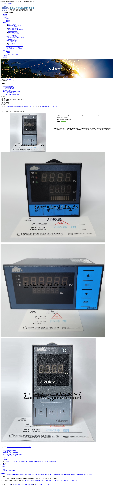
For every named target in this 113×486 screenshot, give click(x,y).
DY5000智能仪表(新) (13, 35)
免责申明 (5, 3)
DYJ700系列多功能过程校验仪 (13, 47)
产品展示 (5, 22)
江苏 (22, 484)
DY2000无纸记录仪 (12, 31)
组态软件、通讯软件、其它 (12, 54)
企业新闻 (5, 17)
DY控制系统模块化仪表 (11, 36)
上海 (29, 484)
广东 (7, 484)
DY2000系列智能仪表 (11, 24)
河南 (10, 484)
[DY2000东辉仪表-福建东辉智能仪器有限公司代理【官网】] (18, 11)
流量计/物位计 (11, 43)
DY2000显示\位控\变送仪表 (14, 25)
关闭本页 (5, 459)
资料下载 (5, 50)
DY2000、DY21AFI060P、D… (10, 455)
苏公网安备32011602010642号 (70, 480)
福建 (44, 484)
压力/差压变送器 (12, 42)
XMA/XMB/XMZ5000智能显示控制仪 (14, 46)
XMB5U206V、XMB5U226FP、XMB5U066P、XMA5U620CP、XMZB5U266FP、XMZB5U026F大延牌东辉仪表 (30, 461)
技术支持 (8, 18)
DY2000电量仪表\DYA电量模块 (15, 29)
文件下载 (8, 52)
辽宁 (38, 484)
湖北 (19, 484)
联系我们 (5, 57)
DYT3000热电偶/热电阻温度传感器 (14, 48)
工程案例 (5, 55)
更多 (48, 484)
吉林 (35, 484)
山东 (26, 484)
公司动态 (8, 20)
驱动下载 (8, 51)
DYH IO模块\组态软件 (13, 39)
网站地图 (10, 3)
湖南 (16, 484)
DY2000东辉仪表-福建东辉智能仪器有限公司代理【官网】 (19, 106)
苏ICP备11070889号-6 (58, 480)
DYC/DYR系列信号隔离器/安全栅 (16, 37)
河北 (13, 484)
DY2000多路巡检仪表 (13, 32)
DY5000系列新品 (10, 44)
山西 (41, 484)
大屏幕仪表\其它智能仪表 (14, 33)
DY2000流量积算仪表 (13, 28)
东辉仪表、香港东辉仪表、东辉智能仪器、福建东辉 (19, 447)
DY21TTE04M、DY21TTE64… (10, 451)
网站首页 (5, 14)
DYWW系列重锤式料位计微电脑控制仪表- (13, 454)
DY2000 (9, 79)
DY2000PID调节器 (12, 26)
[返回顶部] (3, 464)
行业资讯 (8, 21)
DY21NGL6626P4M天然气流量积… (11, 452)
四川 (32, 484)
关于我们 (5, 16)
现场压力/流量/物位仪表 (11, 40)
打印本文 (5, 458)
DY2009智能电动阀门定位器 (9, 450)
